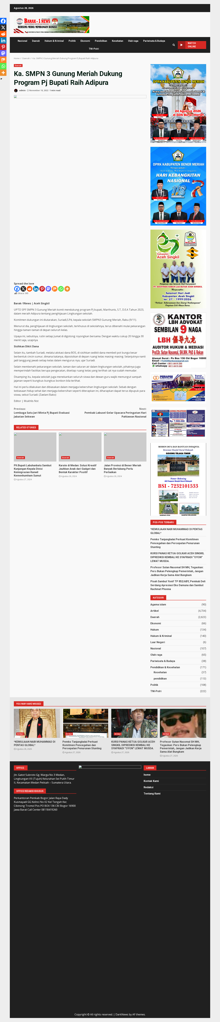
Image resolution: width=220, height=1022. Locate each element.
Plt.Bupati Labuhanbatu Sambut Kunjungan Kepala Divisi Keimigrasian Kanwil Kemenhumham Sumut (35, 447)
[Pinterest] (42, 289)
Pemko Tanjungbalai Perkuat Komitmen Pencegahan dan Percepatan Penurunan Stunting (175, 543)
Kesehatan (117, 41)
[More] (67, 289)
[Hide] (1, 79)
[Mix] (54, 289)
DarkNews (121, 1014)
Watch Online (192, 45)
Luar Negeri (157, 642)
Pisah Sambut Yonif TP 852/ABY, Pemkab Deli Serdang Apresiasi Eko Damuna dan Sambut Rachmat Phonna (177, 585)
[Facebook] (17, 289)
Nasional (22, 41)
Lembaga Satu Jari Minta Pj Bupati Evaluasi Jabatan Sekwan (42, 412)
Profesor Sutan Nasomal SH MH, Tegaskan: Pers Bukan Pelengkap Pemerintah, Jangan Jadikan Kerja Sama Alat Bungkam (176, 571)
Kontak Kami (151, 781)
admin (22, 90)
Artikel (154, 610)
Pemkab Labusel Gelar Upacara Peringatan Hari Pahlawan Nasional (115, 412)
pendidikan (160, 678)
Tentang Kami (152, 793)
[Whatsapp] (61, 289)
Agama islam (158, 604)
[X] (23, 289)
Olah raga (133, 41)
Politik (72, 41)
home (147, 774)
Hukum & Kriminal (54, 41)
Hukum (154, 629)
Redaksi (148, 787)
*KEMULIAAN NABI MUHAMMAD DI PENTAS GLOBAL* (37, 723)
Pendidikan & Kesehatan (165, 667)
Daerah (36, 41)
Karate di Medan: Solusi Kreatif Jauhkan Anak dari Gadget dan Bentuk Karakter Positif (80, 447)
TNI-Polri (94, 49)
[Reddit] (29, 289)
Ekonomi (85, 41)
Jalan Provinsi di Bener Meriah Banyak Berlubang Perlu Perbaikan (125, 447)
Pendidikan (101, 41)
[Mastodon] (48, 289)
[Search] (174, 45)
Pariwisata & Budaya (154, 41)
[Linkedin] (36, 289)
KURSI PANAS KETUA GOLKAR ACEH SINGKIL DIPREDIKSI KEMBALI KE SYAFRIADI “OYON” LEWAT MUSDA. (177, 557)
